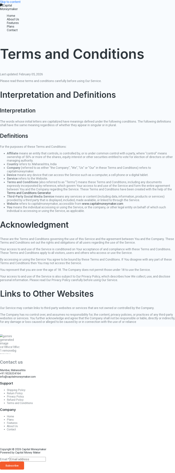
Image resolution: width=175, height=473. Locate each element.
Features (13, 23)
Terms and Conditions (20, 403)
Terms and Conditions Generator (29, 193)
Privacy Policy (15, 396)
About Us (13, 19)
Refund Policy (15, 399)
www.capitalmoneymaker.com (102, 203)
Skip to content (10, 2)
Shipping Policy (16, 390)
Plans (10, 26)
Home (11, 15)
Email (4, 459)
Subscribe (12, 465)
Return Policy (15, 393)
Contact (12, 30)
